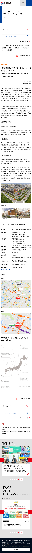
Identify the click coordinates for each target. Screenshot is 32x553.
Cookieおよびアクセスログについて (17, 544)
